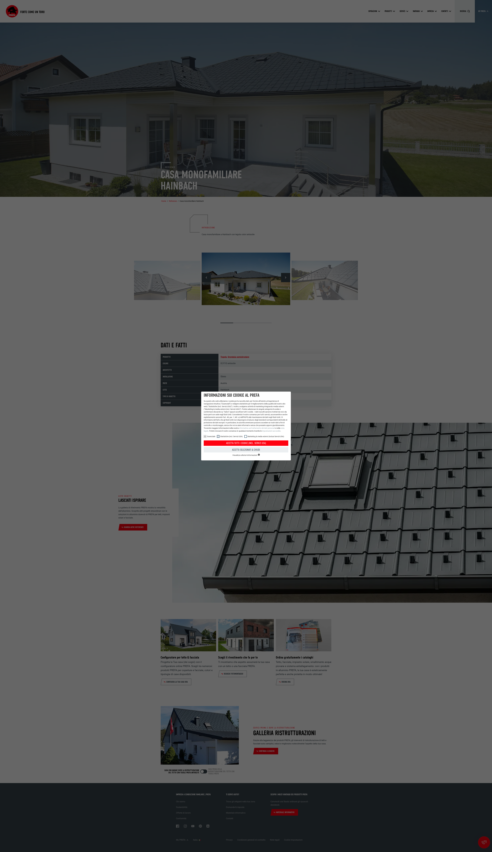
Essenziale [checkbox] (211, 436)
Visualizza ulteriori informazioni (245, 455)
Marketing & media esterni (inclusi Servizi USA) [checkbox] (266, 436)
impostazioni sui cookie (271, 431)
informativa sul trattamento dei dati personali (257, 428)
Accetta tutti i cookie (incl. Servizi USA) (246, 443)
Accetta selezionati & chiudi (246, 449)
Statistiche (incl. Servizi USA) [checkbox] (231, 436)
